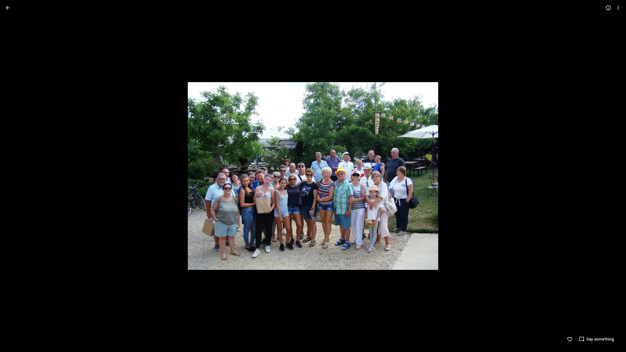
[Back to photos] (8, 8)
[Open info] (608, 8)
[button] (14, 176)
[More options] (618, 8)
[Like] (570, 339)
